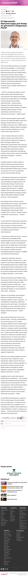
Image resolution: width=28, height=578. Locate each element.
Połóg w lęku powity (12, 499)
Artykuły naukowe (22, 523)
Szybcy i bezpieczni (11, 495)
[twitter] (10, 11)
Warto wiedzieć (7, 561)
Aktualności (23, 421)
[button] (25, 2)
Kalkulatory (21, 525)
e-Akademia (12, 519)
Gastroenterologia (7, 549)
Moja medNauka (22, 510)
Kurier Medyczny (7, 554)
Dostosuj (21, 511)
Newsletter (3, 513)
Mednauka (12, 520)
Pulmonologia (6, 551)
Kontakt (2, 514)
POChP (18, 425)
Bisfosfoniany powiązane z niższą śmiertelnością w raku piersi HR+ (15, 487)
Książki (11, 513)
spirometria (23, 425)
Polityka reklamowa (4, 520)
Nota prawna (3, 523)
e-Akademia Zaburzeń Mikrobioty (18, 534)
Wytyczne (21, 522)
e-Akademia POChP (20, 537)
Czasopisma (12, 511)
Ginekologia (6, 552)
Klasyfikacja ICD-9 (22, 526)
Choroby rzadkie (7, 539)
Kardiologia (6, 548)
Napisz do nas (3, 522)
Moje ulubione (22, 513)
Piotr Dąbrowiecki (7, 423)
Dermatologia (6, 540)
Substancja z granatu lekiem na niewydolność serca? (14, 491)
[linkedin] (12, 11)
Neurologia (6, 545)
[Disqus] (14, 447)
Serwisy (11, 510)
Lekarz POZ (6, 537)
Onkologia (6, 543)
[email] (6, 11)
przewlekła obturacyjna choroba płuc (9, 425)
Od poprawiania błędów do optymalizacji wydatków (17, 483)
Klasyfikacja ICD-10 (23, 528)
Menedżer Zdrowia (8, 536)
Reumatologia (6, 546)
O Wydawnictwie (4, 510)
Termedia (25, 574)
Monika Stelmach (11, 13)
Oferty (2, 511)
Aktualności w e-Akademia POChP (12, 421)
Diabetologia (6, 542)
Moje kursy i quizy (22, 520)
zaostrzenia (3, 427)
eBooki (11, 514)
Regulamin (3, 525)
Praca (2, 516)
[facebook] (8, 11)
